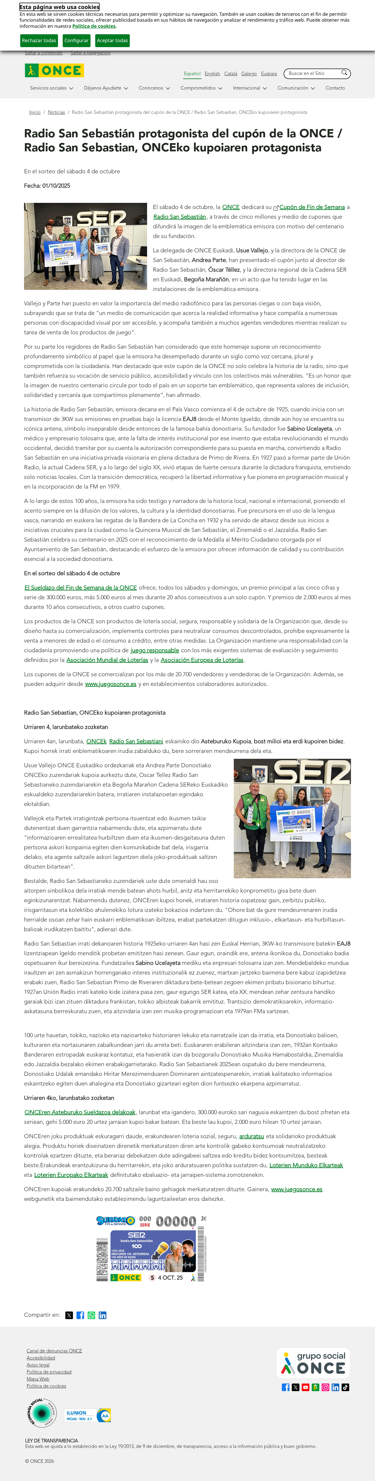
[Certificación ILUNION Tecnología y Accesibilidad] (87, 1415)
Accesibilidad (41, 1358)
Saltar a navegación (91, 53)
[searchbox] (312, 74)
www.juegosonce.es (111, 684)
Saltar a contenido (44, 53)
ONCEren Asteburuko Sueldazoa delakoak (80, 1113)
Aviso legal (38, 1365)
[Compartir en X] (69, 1315)
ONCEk (96, 742)
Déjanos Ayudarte (102, 88)
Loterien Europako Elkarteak (71, 1175)
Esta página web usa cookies (59, 7)
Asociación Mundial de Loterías (107, 660)
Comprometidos (198, 88)
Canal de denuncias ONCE (54, 1351)
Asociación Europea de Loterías (202, 660)
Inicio (35, 112)
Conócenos (151, 88)
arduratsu (251, 1137)
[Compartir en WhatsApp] (91, 1315)
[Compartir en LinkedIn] (102, 1315)
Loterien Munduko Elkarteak (306, 1166)
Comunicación (293, 88)
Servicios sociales (48, 88)
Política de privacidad (49, 1372)
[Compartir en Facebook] (80, 1315)
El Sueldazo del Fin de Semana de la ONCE (81, 588)
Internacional (246, 88)
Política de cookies (94, 26)
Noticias (56, 112)
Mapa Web (38, 1379)
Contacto (335, 88)
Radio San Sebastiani (136, 742)
